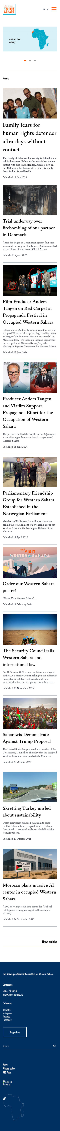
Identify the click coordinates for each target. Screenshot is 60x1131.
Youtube (6, 1016)
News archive (49, 942)
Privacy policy (9, 1068)
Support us (15, 1032)
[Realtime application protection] (30, 1083)
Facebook (7, 1019)
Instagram (7, 1013)
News (6, 78)
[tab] (25, 60)
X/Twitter (7, 1009)
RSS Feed (7, 1072)
